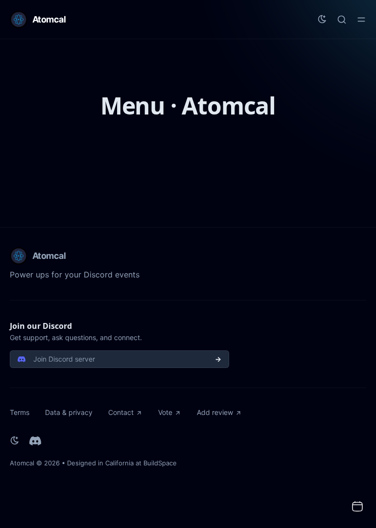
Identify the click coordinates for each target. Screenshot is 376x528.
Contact (121, 412)
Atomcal (22, 463)
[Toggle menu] (361, 19)
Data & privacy (69, 412)
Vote (165, 412)
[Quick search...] (342, 19)
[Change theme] (322, 19)
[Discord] (35, 441)
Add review (215, 412)
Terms (19, 412)
